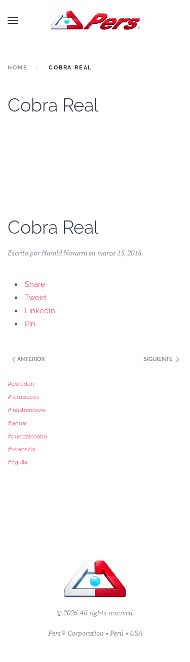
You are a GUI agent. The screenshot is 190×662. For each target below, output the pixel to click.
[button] (13, 20)
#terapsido (21, 449)
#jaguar (17, 423)
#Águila (17, 462)
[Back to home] (95, 20)
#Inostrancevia (26, 410)
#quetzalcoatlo (27, 436)
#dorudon (21, 384)
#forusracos (23, 397)
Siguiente (158, 359)
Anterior (30, 359)
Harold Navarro (64, 253)
